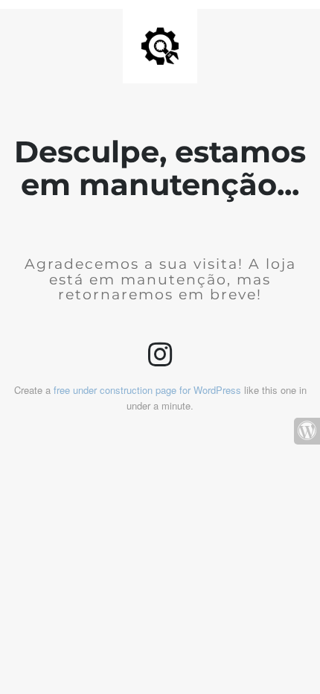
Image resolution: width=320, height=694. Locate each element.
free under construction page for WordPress (147, 390)
